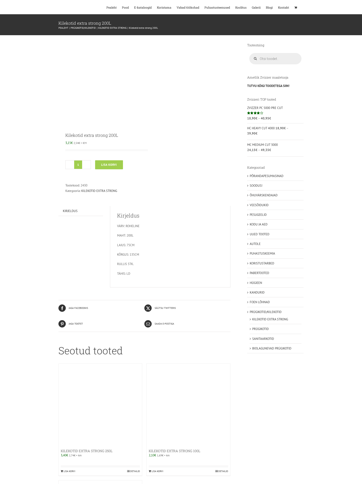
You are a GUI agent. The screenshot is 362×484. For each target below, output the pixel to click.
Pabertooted (259, 273)
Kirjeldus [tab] (70, 211)
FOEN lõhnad (260, 302)
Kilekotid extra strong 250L (86, 451)
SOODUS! (256, 186)
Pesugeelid (258, 215)
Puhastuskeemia (262, 253)
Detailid (135, 471)
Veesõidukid (259, 205)
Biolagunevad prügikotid (271, 348)
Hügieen (256, 283)
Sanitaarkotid (263, 339)
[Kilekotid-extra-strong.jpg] (99, 80)
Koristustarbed (262, 263)
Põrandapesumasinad (266, 176)
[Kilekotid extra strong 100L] (188, 405)
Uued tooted (259, 234)
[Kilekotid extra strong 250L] (100, 405)
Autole (255, 244)
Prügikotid (260, 329)
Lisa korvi (109, 165)
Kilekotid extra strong (99, 191)
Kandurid (257, 292)
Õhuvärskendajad (264, 195)
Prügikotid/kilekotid (266, 312)
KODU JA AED (259, 224)
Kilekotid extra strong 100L (174, 451)
